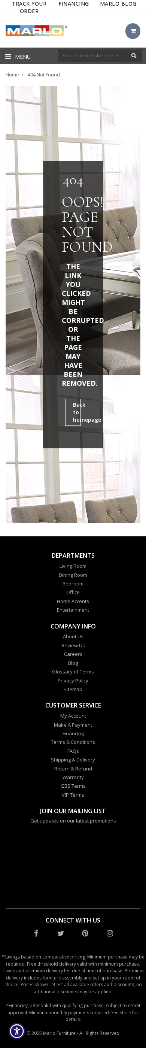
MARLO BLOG (118, 3)
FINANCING (73, 3)
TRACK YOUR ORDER (29, 7)
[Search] (133, 55)
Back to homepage (77, 412)
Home (12, 74)
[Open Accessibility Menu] (17, 1031)
